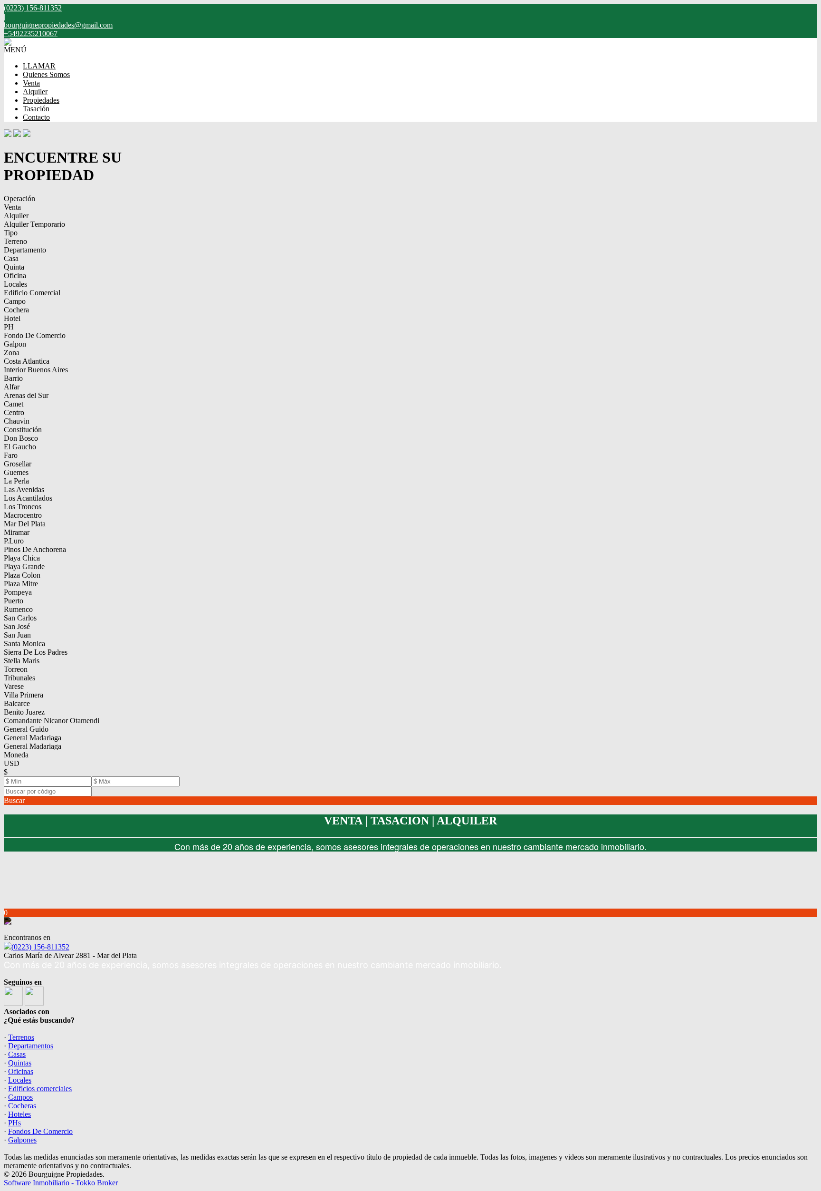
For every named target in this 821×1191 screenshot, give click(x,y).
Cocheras (22, 1106)
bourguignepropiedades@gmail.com (58, 25)
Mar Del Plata (25, 524)
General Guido (26, 729)
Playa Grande (24, 566)
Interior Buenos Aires (36, 370)
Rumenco (18, 609)
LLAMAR (39, 66)
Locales (15, 284)
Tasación (36, 109)
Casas (17, 1054)
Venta (31, 83)
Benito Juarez (24, 712)
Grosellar (17, 464)
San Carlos (20, 618)
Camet (13, 404)
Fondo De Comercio (35, 335)
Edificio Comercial (32, 293)
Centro (14, 412)
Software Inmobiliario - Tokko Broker (61, 1183)
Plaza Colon (22, 575)
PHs (14, 1123)
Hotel (12, 318)
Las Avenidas (24, 489)
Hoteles (19, 1114)
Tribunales (19, 678)
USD (11, 763)
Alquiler (35, 91)
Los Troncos (22, 507)
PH (9, 327)
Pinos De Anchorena (35, 549)
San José (17, 626)
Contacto (36, 117)
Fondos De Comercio (40, 1131)
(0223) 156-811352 (40, 947)
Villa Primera (23, 695)
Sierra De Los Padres (35, 652)
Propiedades (41, 100)
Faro (11, 455)
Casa (11, 258)
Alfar (11, 387)
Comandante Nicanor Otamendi (51, 721)
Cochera (16, 310)
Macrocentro (23, 515)
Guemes (16, 472)
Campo (15, 301)
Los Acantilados (28, 498)
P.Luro (14, 541)
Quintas (19, 1063)
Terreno (15, 241)
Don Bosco (21, 438)
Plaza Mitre (21, 584)
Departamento (25, 250)
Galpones (22, 1140)
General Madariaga (32, 738)
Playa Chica (22, 558)
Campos (20, 1097)
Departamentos (30, 1046)
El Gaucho (20, 447)
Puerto (13, 601)
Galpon (15, 344)
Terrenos (21, 1037)
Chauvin (16, 421)
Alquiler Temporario (34, 224)
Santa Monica (24, 643)
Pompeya (18, 592)
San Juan (17, 635)
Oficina (15, 275)
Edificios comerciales (40, 1088)
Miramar (16, 532)
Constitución (23, 430)
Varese (14, 686)
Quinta (14, 267)
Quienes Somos (46, 74)
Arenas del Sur (26, 395)
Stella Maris (21, 661)
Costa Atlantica (26, 361)
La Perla (16, 481)
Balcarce (17, 703)
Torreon (16, 669)
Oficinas (20, 1071)
